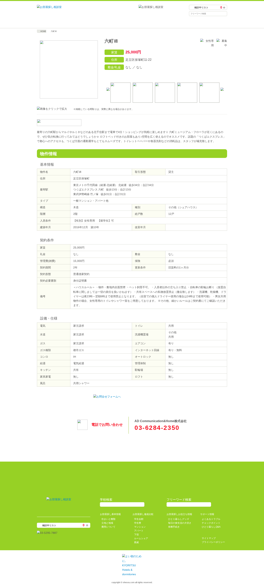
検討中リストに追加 (206, 75)
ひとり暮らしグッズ (178, 519)
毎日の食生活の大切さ (179, 523)
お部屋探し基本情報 (60, 22)
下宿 (136, 534)
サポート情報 (203, 22)
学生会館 (138, 519)
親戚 (136, 542)
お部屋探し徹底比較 (108, 22)
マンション (140, 526)
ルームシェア (141, 538)
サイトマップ (209, 538)
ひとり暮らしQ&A (211, 526)
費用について (108, 526)
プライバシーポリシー (213, 542)
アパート (138, 530)
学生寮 (137, 523)
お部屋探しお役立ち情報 (156, 22)
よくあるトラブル (211, 519)
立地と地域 (107, 523)
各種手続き (174, 526)
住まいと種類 (108, 519)
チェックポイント (211, 523)
